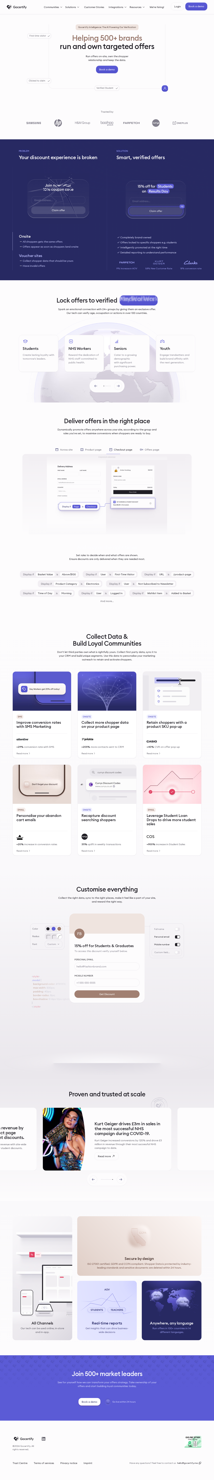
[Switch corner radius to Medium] (53, 936)
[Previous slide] (96, 386)
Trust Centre (20, 1463)
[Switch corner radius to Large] (59, 936)
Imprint (88, 1463)
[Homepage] (17, 7)
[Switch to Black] (47, 928)
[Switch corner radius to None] (47, 936)
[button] (53, 7)
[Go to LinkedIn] (44, 1439)
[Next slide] (118, 386)
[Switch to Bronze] (59, 928)
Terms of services (44, 1463)
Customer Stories (94, 7)
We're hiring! (157, 7)
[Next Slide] (121, 1179)
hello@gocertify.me (187, 1463)
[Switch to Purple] (53, 928)
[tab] (58, 241)
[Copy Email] (199, 1463)
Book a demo (196, 6)
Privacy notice (68, 1463)
